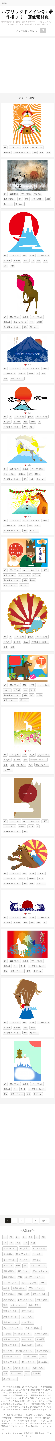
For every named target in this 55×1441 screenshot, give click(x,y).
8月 (4, 1243)
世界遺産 (7, 1334)
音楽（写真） (9, 1271)
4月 (24, 1237)
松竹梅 (39, 695)
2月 (11, 1237)
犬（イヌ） (8, 1266)
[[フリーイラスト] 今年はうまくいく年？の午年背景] (27, 513)
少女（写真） (9, 1300)
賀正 (28, 971)
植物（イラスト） (18, 1305)
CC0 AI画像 (14, 194)
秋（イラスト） (22, 1254)
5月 (30, 1237)
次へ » (44, 1220)
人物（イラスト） (10, 1322)
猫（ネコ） (8, 1351)
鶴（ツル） (19, 204)
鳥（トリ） (8, 204)
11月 (26, 1243)
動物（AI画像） (9, 199)
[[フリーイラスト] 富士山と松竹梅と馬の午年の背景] (27, 681)
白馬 (31, 479)
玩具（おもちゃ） (29, 1283)
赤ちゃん (36, 1260)
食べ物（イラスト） (22, 1334)
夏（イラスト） (39, 1249)
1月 (5, 147)
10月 (18, 1243)
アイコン (41, 873)
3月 (17, 1237)
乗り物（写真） (30, 1356)
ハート (43, 1356)
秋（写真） (37, 1254)
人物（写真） (27, 1322)
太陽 (25, 421)
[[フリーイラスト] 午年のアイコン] (27, 869)
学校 (20, 1277)
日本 (45, 260)
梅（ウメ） (21, 765)
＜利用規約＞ (18, 1414)
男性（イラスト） (10, 1339)
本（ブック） (16, 1374)
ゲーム (43, 1283)
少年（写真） (42, 1300)
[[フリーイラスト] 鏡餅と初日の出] (27, 143)
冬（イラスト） (10, 1260)
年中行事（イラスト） (22, 152)
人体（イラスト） (10, 1317)
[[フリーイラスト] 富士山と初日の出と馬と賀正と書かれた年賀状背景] (27, 957)
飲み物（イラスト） (24, 1351)
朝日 (48, 152)
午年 (31, 322)
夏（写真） (8, 1254)
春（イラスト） (10, 1249)
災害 (20, 1294)
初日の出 (7, 152)
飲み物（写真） (43, 1351)
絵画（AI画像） (37, 199)
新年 (41, 152)
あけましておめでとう (31, 368)
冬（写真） (24, 1260)
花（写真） (43, 1362)
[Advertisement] (27, 65)
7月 (43, 1237)
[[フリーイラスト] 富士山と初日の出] (27, 251)
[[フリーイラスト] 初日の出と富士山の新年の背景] (27, 817)
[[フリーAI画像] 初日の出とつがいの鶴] (27, 190)
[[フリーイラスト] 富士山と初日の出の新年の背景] (27, 361)
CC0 (24, 1386)
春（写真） (24, 1249)
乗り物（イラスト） (11, 1356)
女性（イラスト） (10, 1311)
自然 (12, 265)
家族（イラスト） (40, 1271)
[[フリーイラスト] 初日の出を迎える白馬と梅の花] (27, 747)
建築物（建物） (19, 1288)
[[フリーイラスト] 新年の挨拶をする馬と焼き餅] (27, 566)
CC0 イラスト (15, 147)
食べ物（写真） (41, 1334)
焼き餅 (32, 580)
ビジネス (7, 1368)
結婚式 (6, 1288)
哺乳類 (39, 322)
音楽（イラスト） (38, 1266)
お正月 (25, 147)
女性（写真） (27, 1311)
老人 (27, 1374)
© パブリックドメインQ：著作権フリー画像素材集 (23, 1433)
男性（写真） (27, 1339)
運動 (25, 1266)
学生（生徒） (23, 1271)
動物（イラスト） (20, 322)
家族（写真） (9, 1277)
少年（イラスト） (25, 1300)
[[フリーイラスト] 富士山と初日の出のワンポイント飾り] (27, 632)
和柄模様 (36, 1374)
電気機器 (40, 1339)
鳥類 (48, 199)
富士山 (26, 260)
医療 (18, 1266)
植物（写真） (34, 1305)
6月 (37, 1237)
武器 (5, 1374)
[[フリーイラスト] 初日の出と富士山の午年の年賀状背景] (27, 1080)
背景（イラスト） (17, 378)
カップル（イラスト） (34, 1277)
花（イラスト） (28, 1362)
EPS (24, 255)
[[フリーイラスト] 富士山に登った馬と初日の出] (27, 1018)
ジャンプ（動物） (37, 469)
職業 (5, 1305)
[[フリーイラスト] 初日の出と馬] (27, 313)
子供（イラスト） (36, 1288)
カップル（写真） (10, 1283)
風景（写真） (38, 1368)
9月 (11, 1243)
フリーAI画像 (26, 194)
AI (10, 417)
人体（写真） (27, 1317)
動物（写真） (27, 1345)
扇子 (35, 152)
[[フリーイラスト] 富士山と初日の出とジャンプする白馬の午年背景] (27, 462)
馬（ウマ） (34, 327)
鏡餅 (28, 1094)
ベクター (7, 260)
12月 (33, 1243)
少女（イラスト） (40, 1294)
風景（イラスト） (21, 1368)
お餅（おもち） (9, 575)
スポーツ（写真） (33, 1328)
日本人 (39, 1345)
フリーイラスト (37, 147)
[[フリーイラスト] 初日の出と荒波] (27, 910)
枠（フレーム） (10, 1379)
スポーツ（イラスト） (12, 1328)
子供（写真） (9, 1294)
